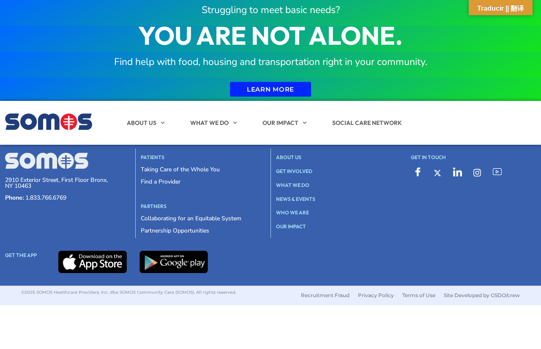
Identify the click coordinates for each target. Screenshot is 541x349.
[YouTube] (497, 173)
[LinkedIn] (457, 173)
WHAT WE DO (209, 123)
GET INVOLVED (294, 171)
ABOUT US (141, 123)
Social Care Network (367, 123)
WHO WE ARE (292, 212)
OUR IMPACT (280, 123)
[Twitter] (437, 172)
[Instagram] (477, 172)
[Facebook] (417, 173)
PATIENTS (152, 157)
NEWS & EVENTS (295, 199)
